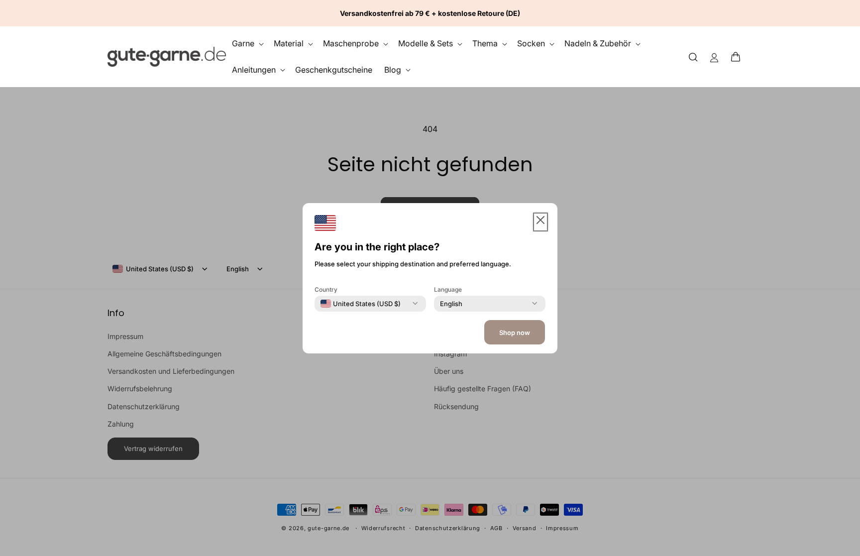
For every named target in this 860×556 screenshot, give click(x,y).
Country (326, 289)
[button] (738, 57)
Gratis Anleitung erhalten (738, 401)
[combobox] (361, 303)
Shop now (514, 332)
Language (448, 289)
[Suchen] (693, 56)
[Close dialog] (833, 118)
